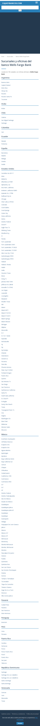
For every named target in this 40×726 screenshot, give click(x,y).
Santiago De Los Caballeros (9, 678)
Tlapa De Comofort (7, 584)
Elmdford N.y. (5, 233)
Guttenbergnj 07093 (7, 256)
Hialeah (3, 262)
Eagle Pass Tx (5, 227)
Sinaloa (3, 573)
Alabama (4, 179)
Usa (2, 413)
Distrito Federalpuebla (8, 496)
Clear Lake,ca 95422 (7, 202)
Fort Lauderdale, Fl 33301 (9, 250)
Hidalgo (3, 522)
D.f (2, 485)
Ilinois (3, 276)
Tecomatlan (5, 581)
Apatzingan (4, 453)
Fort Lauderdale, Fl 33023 (9, 247)
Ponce (3, 649)
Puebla (3, 559)
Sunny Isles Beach (6, 404)
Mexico (3, 530)
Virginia (3, 416)
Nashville (4, 339)
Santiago (4, 123)
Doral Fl (3, 224)
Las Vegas (4, 290)
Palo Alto (4, 364)
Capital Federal (5, 85)
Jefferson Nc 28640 (7, 284)
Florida (3, 239)
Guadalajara (5, 504)
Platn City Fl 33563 (7, 370)
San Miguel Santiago (7, 120)
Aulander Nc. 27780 (7, 193)
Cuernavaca (4, 479)
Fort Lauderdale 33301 (8, 244)
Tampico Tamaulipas (7, 579)
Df (2, 490)
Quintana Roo (5, 564)
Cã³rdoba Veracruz (6, 442)
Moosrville (4, 330)
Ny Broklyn (4, 350)
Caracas (3, 692)
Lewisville (4, 293)
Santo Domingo (6, 681)
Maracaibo (4, 698)
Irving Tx (4, 279)
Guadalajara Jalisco (7, 507)
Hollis (3, 270)
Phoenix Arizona (6, 367)
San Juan (4, 660)
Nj (2, 344)
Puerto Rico (4, 376)
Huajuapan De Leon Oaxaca (9, 524)
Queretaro (4, 561)
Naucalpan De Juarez (7, 553)
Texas (3, 407)
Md (2, 304)
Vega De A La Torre (7, 590)
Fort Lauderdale (6, 242)
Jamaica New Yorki (7, 282)
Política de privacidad (33, 714)
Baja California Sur (7, 462)
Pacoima (4, 361)
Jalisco (3, 527)
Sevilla (3, 164)
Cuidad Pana (5, 605)
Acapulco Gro (5, 447)
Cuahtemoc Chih (6, 476)
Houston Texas (6, 273)
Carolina (3, 643)
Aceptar (20, 723)
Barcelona (4, 153)
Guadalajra (4, 513)
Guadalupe (4, 516)
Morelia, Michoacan (7, 547)
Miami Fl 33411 (6, 316)
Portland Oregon (6, 373)
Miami (3, 307)
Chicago (3, 199)
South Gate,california (7, 396)
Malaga (3, 159)
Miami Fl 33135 (6, 313)
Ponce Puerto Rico (7, 652)
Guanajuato (4, 519)
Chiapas (3, 467)
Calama (3, 117)
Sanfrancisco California (8, 390)
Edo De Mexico (6, 499)
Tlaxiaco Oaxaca (6, 587)
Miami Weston (5, 322)
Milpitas (3, 327)
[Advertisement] (20, 33)
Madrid (3, 156)
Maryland (4, 299)
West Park (4, 421)
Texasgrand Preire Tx (7, 410)
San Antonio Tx (6, 381)
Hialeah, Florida (6, 264)
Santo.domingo (6, 683)
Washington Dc (6, 418)
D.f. (2, 487)
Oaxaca (3, 556)
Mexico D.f (4, 533)
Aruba (3, 108)
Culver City (4, 213)
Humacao (4, 646)
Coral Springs (5, 210)
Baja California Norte (7, 459)
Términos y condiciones (18, 714)
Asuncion (4, 622)
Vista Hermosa (5, 613)
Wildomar (4, 424)
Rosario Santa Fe (6, 96)
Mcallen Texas (5, 302)
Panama (3, 608)
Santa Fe (4, 393)
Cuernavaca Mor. (6, 482)
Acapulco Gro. (5, 445)
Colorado (4, 205)
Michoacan (4, 539)
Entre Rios (4, 88)
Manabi (3, 141)
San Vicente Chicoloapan (8, 570)
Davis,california (6, 216)
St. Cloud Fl (4, 398)
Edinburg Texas (6, 230)
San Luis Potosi (6, 567)
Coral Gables (5, 207)
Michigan (4, 324)
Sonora (3, 576)
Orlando (3, 353)
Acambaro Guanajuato (8, 439)
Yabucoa (4, 663)
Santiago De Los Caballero (9, 675)
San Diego (4, 384)
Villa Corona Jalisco (7, 596)
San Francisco (5, 387)
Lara (2, 695)
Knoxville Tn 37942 (7, 287)
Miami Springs (5, 319)
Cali (2, 132)
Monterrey (4, 541)
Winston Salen (5, 427)
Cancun (3, 465)
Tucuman (4, 99)
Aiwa (2, 176)
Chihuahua (4, 470)
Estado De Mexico (6, 502)
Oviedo (3, 161)
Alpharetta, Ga (5, 185)
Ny (2, 347)
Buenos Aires (5, 82)
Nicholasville (5, 341)
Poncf (3, 654)
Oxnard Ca (4, 359)
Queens (3, 378)
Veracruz (4, 593)
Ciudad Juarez (5, 473)
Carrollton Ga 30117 (7, 173)
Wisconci (4, 430)
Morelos (3, 550)
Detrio (3, 219)
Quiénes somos (5, 714)
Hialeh (3, 267)
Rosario (3, 94)
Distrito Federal (6, 222)
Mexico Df (4, 536)
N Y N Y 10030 (5, 336)
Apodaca (4, 456)
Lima (2, 631)
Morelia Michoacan (7, 544)
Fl (1, 236)
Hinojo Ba (4, 91)
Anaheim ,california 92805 (9, 190)
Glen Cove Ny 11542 (7, 253)
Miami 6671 (4, 310)
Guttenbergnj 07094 (7, 259)
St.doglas (4, 401)
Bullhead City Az (6, 196)
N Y (2, 333)
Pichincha (4, 144)
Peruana (3, 634)
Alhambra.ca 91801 (7, 182)
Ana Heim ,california (7, 187)
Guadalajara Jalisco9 (7, 510)
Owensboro (4, 356)
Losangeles (4, 296)
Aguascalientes (5, 450)
